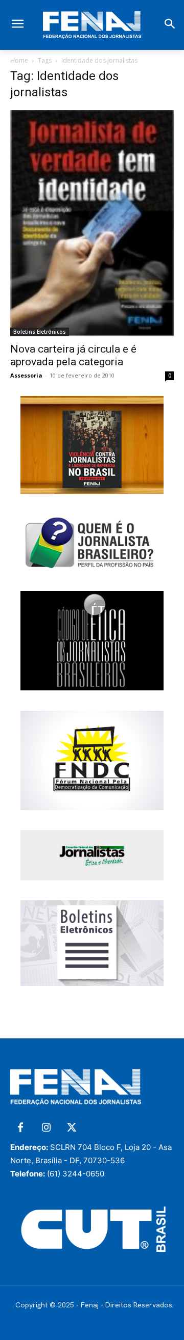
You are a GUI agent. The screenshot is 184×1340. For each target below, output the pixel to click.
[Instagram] (46, 1128)
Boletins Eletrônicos (39, 331)
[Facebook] (20, 1128)
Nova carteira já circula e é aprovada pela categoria (73, 355)
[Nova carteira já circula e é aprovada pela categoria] (92, 223)
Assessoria (26, 375)
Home (19, 60)
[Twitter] (71, 1128)
